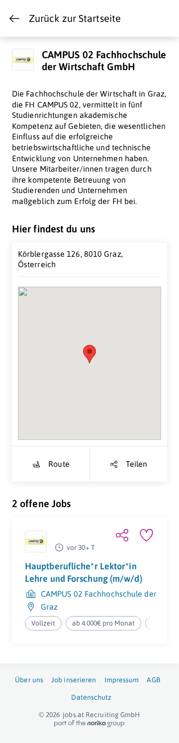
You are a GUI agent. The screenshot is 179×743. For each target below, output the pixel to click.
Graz (49, 606)
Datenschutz (91, 697)
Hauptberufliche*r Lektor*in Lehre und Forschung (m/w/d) (83, 572)
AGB (153, 680)
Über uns (29, 680)
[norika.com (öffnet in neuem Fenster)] (89, 723)
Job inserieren (73, 680)
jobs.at (73, 715)
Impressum (121, 680)
